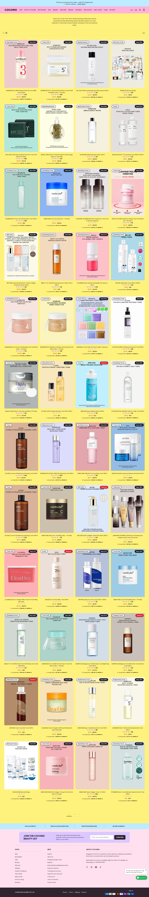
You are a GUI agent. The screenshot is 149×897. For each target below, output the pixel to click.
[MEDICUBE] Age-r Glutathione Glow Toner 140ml (92, 728)
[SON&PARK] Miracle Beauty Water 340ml (92, 155)
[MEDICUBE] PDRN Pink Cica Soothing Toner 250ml (92, 473)
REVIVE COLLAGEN (30, 10)
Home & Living (19, 879)
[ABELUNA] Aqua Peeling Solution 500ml (92, 411)
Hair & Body (18, 874)
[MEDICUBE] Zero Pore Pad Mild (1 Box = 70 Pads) (127, 600)
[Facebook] (87, 867)
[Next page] (80, 814)
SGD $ (131, 10)
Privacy (65, 892)
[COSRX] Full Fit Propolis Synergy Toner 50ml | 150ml (56, 411)
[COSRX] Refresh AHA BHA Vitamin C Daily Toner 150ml (128, 411)
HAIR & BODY (88, 10)
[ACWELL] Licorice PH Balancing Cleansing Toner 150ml (21, 473)
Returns (84, 892)
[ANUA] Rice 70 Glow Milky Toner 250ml (56, 600)
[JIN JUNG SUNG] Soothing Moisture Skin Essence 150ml (92, 90)
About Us (50, 857)
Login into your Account (54, 874)
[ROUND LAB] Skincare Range (21, 792)
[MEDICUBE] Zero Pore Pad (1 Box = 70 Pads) (57, 219)
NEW (21, 10)
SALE (49, 10)
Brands (17, 862)
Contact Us (51, 877)
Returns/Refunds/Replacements (57, 865)
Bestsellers (18, 857)
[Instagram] (91, 867)
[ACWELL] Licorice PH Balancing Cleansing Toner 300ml (21, 535)
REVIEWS (112, 10)
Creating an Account (54, 871)
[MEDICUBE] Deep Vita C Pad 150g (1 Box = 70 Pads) (57, 535)
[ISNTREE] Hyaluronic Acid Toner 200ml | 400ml (92, 600)
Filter (144, 33)
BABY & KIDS (98, 10)
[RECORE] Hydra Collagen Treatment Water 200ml (92, 535)
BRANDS (55, 10)
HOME (106, 10)
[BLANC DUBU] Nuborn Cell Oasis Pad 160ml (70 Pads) (21, 411)
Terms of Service (52, 879)
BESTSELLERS (42, 10)
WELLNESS (78, 10)
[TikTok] (100, 867)
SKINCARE (63, 10)
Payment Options (53, 868)
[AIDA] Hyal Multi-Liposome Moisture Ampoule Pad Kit (128, 473)
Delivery (49, 862)
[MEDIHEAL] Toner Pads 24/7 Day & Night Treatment (92, 347)
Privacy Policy (51, 882)
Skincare (17, 865)
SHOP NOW (88, 4)
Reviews (17, 882)
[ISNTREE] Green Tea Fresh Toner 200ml (21, 728)
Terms (71, 892)
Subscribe (119, 837)
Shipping (77, 892)
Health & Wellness (21, 871)
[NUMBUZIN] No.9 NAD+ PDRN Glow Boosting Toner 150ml (56, 473)
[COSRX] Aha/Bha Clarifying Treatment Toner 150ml (127, 347)
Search (49, 854)
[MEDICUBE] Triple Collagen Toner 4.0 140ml (92, 792)
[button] (21, 94)
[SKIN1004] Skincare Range (128, 90)
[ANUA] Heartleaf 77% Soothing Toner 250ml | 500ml (127, 155)
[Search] (140, 10)
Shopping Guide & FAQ (54, 860)
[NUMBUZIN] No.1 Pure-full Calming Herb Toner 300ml (21, 219)
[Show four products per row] (6, 33)
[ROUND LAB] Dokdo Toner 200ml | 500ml (128, 283)
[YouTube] (96, 867)
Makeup (17, 868)
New (16, 854)
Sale (16, 860)
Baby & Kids (18, 877)
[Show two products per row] (3, 33)
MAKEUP (71, 10)
